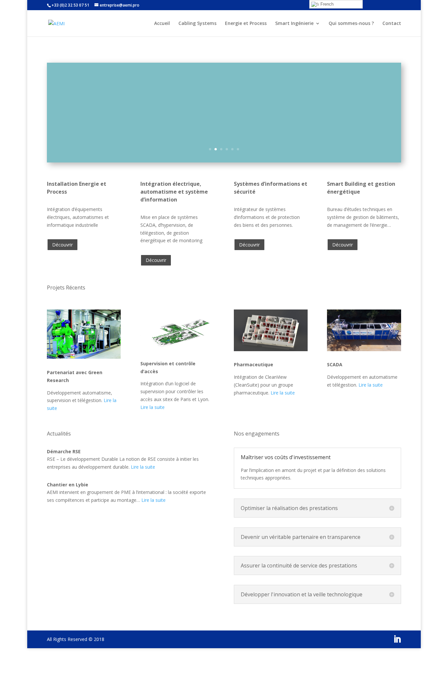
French (326, 4)
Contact (391, 23)
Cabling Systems (197, 23)
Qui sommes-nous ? (351, 23)
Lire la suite (152, 407)
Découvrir (62, 245)
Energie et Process (246, 23)
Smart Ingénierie (294, 23)
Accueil (162, 23)
